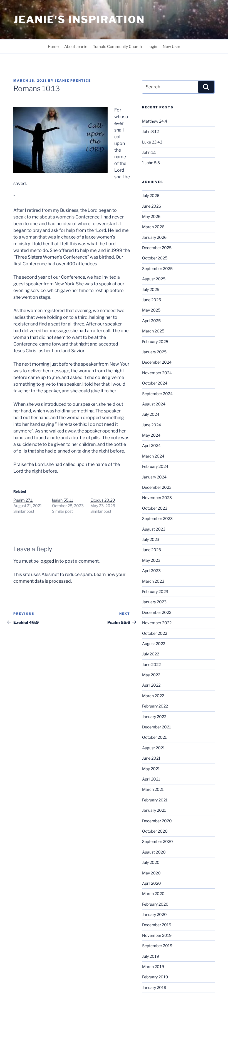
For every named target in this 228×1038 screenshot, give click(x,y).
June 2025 (151, 299)
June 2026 (151, 206)
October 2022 (154, 633)
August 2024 (153, 404)
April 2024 (151, 445)
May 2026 (151, 216)
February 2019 (155, 976)
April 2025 (151, 320)
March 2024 (153, 456)
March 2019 (153, 966)
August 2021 (153, 747)
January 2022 (154, 716)
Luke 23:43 (152, 142)
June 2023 (151, 549)
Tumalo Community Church (117, 46)
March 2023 (153, 581)
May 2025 (151, 310)
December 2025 (157, 247)
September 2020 (157, 841)
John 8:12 (150, 131)
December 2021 (156, 727)
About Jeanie (75, 46)
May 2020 (151, 873)
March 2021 (153, 789)
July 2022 (150, 654)
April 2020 (151, 883)
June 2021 (151, 758)
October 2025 (154, 258)
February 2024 (155, 466)
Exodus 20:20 (102, 500)
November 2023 (157, 497)
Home (53, 46)
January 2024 (154, 477)
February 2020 (155, 904)
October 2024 (154, 383)
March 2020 (153, 893)
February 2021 (155, 800)
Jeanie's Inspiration (79, 19)
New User (171, 46)
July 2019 (150, 956)
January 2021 (154, 810)
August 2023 (153, 529)
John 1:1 (149, 152)
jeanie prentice (73, 80)
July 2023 (150, 539)
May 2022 (151, 674)
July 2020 (151, 862)
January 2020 (154, 914)
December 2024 (157, 362)
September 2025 (157, 268)
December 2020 (157, 820)
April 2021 (151, 779)
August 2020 (154, 852)
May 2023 (151, 560)
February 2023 (155, 591)
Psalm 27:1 (23, 500)
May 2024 (151, 435)
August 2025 (153, 278)
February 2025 (155, 341)
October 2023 (154, 508)
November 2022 (157, 622)
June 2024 (151, 424)
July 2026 (150, 195)
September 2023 (157, 518)
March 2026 (153, 226)
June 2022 (151, 664)
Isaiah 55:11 (62, 500)
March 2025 (153, 331)
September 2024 (157, 393)
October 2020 (155, 831)
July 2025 (150, 289)
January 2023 (154, 601)
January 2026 (154, 237)
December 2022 (156, 612)
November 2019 (157, 935)
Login (152, 46)
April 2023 (151, 570)
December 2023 (157, 487)
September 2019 (157, 945)
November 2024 (157, 372)
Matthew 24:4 (154, 121)
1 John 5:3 (151, 162)
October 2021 (154, 737)
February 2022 (155, 706)
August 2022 (153, 643)
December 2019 (156, 924)
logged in (49, 561)
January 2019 (154, 987)
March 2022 (153, 695)
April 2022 (151, 685)
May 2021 (151, 768)
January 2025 (154, 351)
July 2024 (150, 414)
